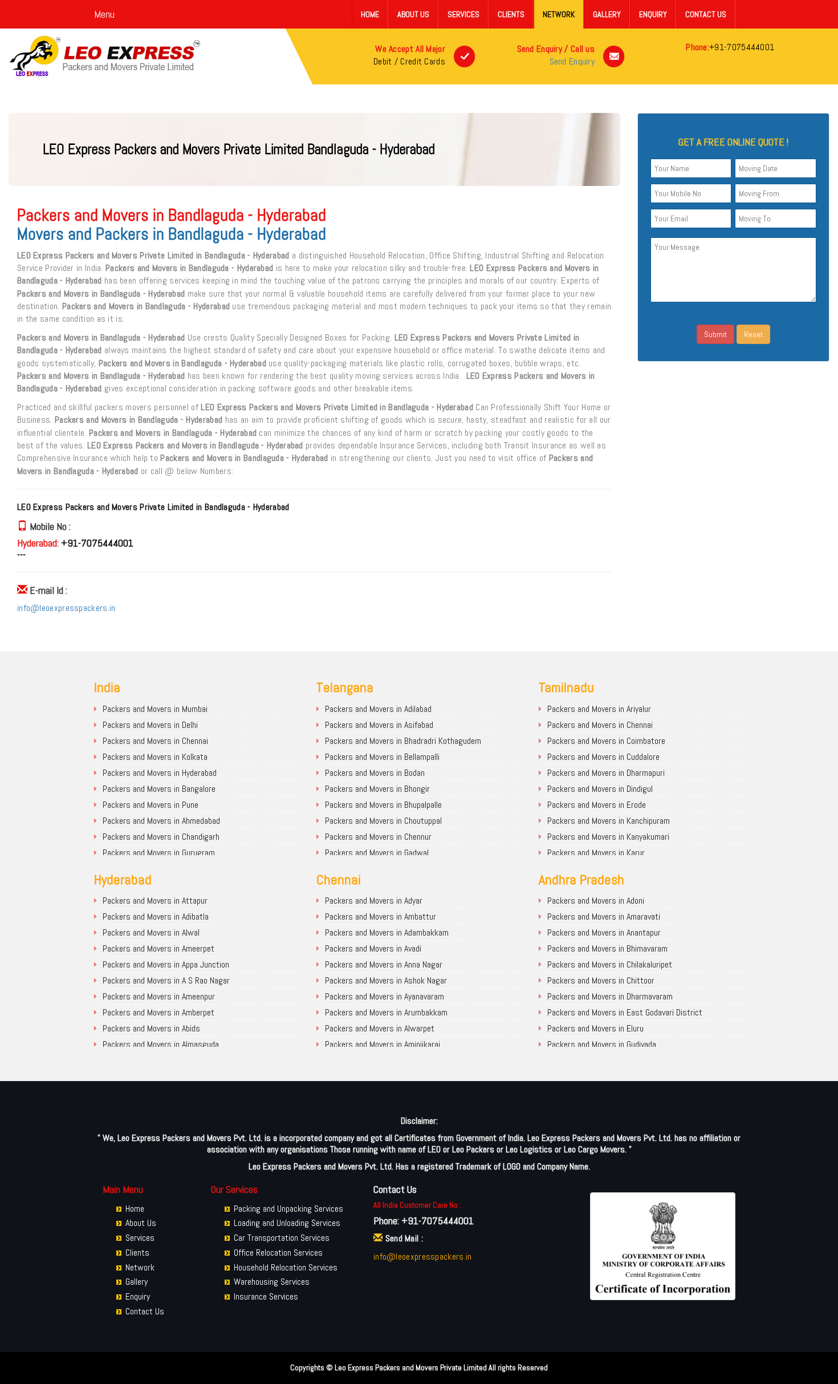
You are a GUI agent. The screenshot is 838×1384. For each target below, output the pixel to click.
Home (370, 14)
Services (463, 14)
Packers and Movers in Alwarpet (379, 1028)
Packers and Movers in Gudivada (601, 1044)
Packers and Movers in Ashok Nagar (386, 980)
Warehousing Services (272, 1282)
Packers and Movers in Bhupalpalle (383, 805)
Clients (511, 14)
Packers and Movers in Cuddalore (603, 757)
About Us (413, 14)
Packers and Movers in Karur (596, 853)
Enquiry (653, 14)
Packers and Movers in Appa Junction (166, 964)
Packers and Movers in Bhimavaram (607, 948)
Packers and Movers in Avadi (373, 948)
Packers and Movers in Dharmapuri (606, 773)
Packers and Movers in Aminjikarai (382, 1044)
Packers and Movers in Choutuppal (383, 821)
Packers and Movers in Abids (151, 1028)
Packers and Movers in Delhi (150, 725)
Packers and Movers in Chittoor (600, 980)
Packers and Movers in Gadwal (377, 853)
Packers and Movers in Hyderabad (160, 773)
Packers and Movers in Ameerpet (158, 948)
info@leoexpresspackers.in (66, 608)
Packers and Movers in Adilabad (378, 709)
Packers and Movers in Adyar (373, 901)
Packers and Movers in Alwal (151, 932)
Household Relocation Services (285, 1267)
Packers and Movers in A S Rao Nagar (166, 980)
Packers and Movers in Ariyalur (599, 709)
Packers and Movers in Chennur (378, 837)
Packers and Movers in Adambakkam (387, 932)
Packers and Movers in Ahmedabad (161, 821)
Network (559, 14)
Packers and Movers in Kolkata (155, 757)
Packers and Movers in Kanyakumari (608, 837)
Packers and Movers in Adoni (595, 901)
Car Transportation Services (281, 1238)
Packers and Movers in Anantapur (604, 932)
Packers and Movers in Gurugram (159, 853)
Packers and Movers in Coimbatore (606, 741)
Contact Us (705, 14)
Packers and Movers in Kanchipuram (608, 821)
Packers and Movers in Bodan (375, 773)
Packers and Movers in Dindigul (600, 789)
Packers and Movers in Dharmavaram (610, 996)
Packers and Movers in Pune (150, 805)
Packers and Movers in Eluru (595, 1028)
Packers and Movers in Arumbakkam (386, 1012)
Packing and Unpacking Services (288, 1209)
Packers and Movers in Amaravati (603, 916)
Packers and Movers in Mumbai (155, 709)
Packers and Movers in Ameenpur (159, 996)
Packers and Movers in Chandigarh (161, 837)
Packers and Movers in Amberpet (158, 1012)
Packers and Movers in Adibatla (156, 916)
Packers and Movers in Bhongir (377, 789)
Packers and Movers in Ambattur (380, 916)
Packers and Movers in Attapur (155, 901)
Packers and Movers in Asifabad (379, 725)
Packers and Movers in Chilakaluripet (609, 964)
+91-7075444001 (741, 47)
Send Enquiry (572, 61)
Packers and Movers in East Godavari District (624, 1012)
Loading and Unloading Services (287, 1223)
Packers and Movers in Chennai (155, 741)
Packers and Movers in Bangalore (159, 789)
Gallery (607, 14)
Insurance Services (266, 1296)
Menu (104, 14)
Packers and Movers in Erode (596, 805)
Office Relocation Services (278, 1252)
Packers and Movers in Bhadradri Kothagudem (403, 741)
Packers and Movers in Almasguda (161, 1044)
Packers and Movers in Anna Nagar (383, 964)
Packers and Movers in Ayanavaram (384, 996)
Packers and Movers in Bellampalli (382, 757)
